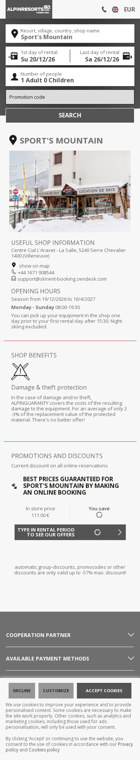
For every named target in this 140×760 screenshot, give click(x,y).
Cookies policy (44, 750)
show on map (34, 265)
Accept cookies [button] (104, 690)
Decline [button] (22, 690)
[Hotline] (104, 9)
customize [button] (56, 690)
